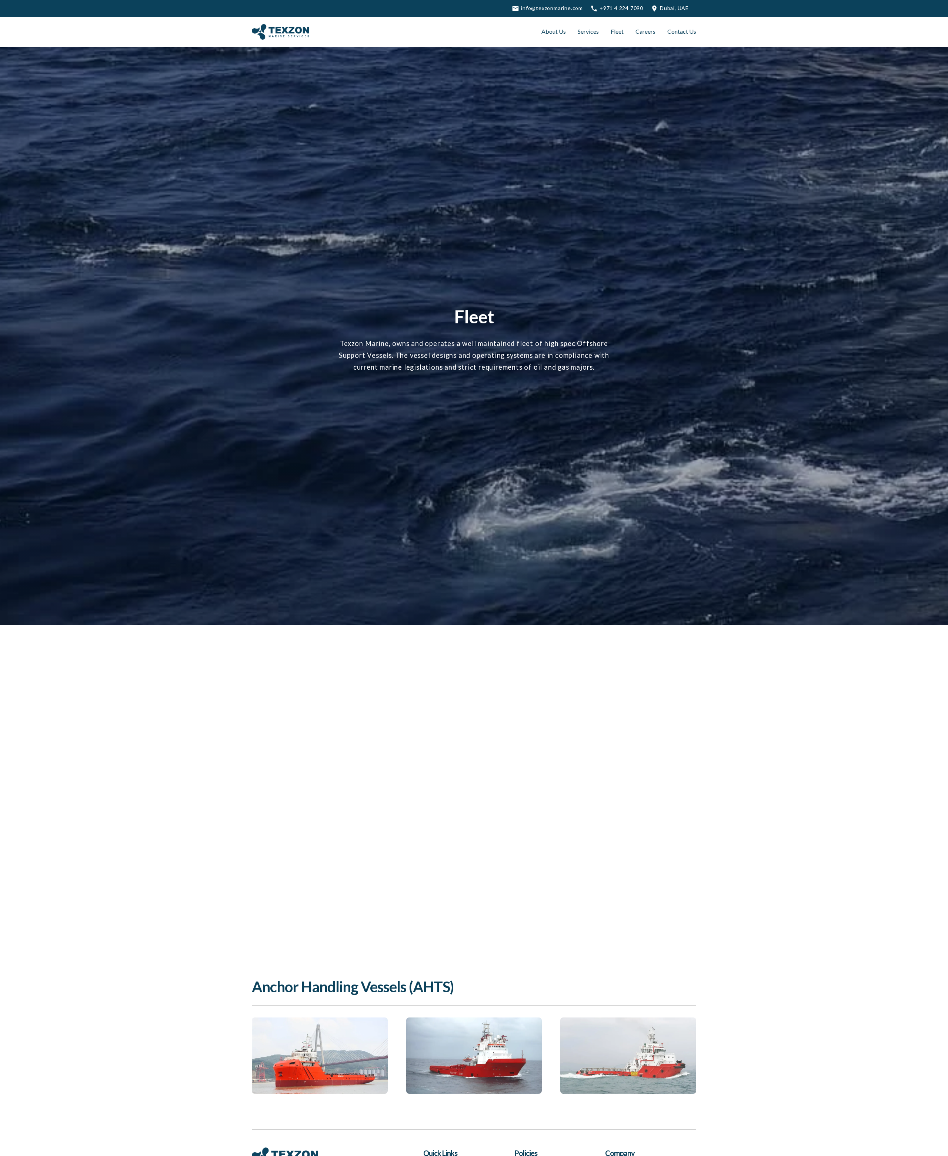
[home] (281, 32)
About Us (553, 31)
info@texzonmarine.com (552, 8)
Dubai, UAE (674, 8)
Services (588, 31)
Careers (645, 31)
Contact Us (681, 31)
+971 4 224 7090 (621, 8)
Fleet (617, 31)
